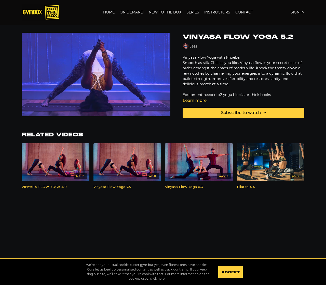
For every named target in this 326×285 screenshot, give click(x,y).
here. (161, 278)
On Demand (132, 12)
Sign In (297, 12)
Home (109, 12)
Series (192, 12)
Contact (244, 12)
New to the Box (165, 12)
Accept (230, 272)
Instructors (217, 12)
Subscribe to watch (241, 112)
